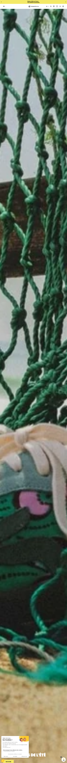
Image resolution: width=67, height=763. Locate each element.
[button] (64, 759)
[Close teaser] (61, 757)
